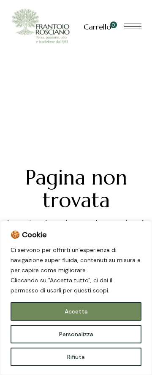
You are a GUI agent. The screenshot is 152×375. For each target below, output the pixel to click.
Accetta (76, 311)
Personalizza (76, 334)
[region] (76, 298)
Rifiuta (76, 357)
